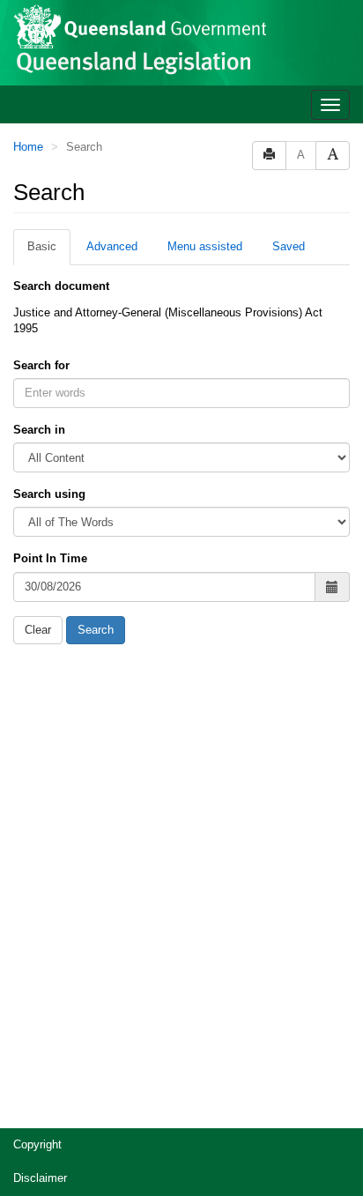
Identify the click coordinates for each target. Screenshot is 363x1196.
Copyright (37, 1144)
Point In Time (50, 558)
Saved (288, 246)
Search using (49, 494)
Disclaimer (40, 1178)
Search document (61, 286)
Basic (41, 246)
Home (28, 146)
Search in (39, 429)
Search (96, 629)
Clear (38, 629)
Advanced (111, 246)
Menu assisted (204, 246)
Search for (41, 365)
